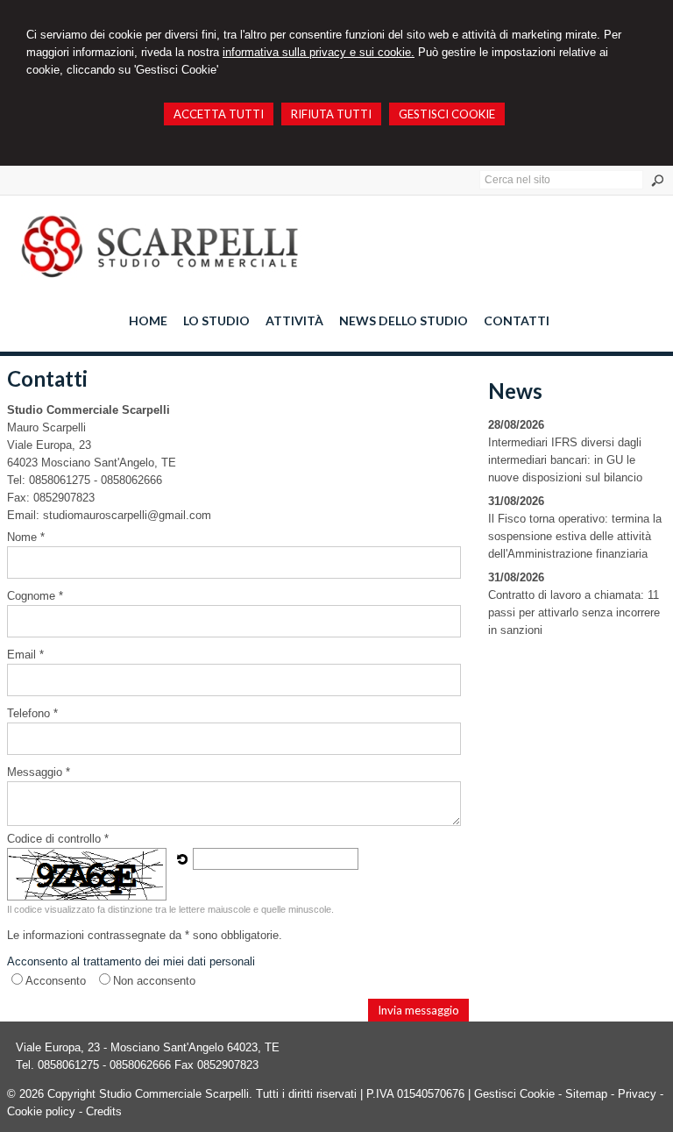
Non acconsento (154, 980)
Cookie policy (41, 1111)
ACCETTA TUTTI (219, 114)
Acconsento (55, 980)
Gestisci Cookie (514, 1093)
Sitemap (586, 1093)
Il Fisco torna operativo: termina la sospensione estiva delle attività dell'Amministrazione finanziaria (575, 536)
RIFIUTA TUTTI (331, 114)
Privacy (637, 1093)
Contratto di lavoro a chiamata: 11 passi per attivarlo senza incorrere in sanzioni (574, 612)
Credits (104, 1111)
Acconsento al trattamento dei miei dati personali (131, 961)
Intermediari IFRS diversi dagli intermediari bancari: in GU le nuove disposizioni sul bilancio (565, 460)
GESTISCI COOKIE (447, 114)
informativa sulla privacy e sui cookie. (318, 52)
